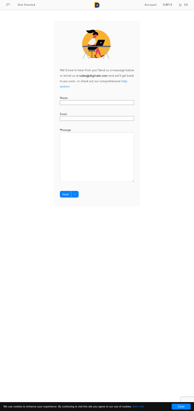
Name (64, 98)
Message (65, 130)
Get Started (26, 4)
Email (63, 114)
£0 (186, 4)
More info (138, 406)
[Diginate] (97, 6)
